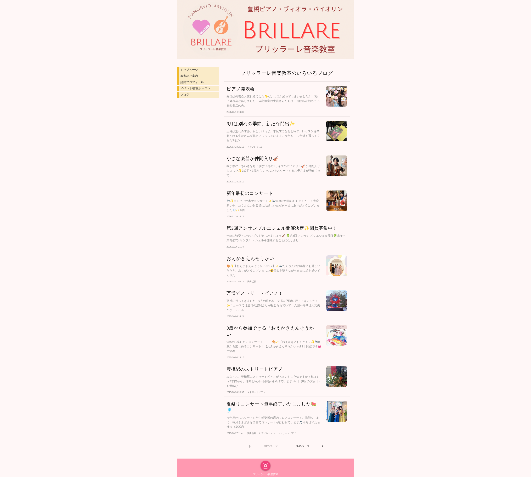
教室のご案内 (189, 76)
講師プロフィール (192, 82)
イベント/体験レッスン (195, 88)
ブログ (184, 94)
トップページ (189, 69)
